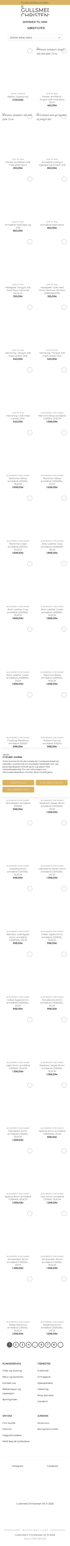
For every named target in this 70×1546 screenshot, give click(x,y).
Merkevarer (12, 1530)
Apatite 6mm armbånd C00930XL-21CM (52, 1132)
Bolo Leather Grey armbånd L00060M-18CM (52, 546)
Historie (6, 1429)
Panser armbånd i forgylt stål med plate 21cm (52, 99)
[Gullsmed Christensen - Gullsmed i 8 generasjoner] (35, 10)
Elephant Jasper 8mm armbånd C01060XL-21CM (52, 806)
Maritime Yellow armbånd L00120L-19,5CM (17, 481)
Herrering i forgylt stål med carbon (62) (52, 354)
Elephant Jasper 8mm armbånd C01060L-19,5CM (52, 1068)
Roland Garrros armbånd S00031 (52, 742)
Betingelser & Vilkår (47, 1429)
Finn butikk (8, 1423)
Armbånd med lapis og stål (18, 226)
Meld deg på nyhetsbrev (16, 1441)
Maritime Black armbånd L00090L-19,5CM (52, 678)
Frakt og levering (12, 1370)
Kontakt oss (9, 1383)
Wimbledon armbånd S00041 (18, 804)
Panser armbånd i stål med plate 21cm (18, 163)
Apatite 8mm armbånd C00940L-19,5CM (18, 1198)
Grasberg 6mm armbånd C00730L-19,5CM (18, 871)
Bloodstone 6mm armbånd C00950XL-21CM (52, 1003)
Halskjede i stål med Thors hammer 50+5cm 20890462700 (52, 290)
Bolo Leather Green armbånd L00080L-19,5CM (52, 612)
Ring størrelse (45, 1395)
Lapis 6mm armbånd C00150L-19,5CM (18, 1067)
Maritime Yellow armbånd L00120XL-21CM (52, 481)
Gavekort (42, 1401)
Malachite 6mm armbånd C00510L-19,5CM (18, 1328)
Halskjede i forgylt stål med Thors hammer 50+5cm (18, 290)
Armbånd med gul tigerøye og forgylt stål (52, 163)
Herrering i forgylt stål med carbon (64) (18, 354)
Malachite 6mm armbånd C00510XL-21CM (52, 1328)
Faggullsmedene (12, 1435)
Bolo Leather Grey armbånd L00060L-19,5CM (18, 612)
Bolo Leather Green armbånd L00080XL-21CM (18, 678)
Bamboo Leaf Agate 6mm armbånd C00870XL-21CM (18, 937)
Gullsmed (42, 1370)
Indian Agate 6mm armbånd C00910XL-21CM (18, 1003)
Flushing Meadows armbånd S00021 (18, 742)
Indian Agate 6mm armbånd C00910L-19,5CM (52, 937)
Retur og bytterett (12, 1376)
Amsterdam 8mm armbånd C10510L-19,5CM (52, 1262)
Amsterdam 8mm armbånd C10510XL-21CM (18, 1262)
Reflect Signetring (17, 96)
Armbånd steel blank (52, 224)
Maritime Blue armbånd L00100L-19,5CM (52, 417)
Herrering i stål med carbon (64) (18, 417)
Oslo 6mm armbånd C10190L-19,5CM (52, 1198)
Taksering (43, 1389)
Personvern (43, 1423)
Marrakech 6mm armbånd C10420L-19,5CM (18, 1134)
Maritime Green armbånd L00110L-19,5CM (18, 546)
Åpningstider (9, 1399)
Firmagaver (44, 1376)
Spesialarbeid (45, 1383)
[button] (4, 11)
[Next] (60, 1345)
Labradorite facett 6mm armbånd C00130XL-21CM (52, 871)
